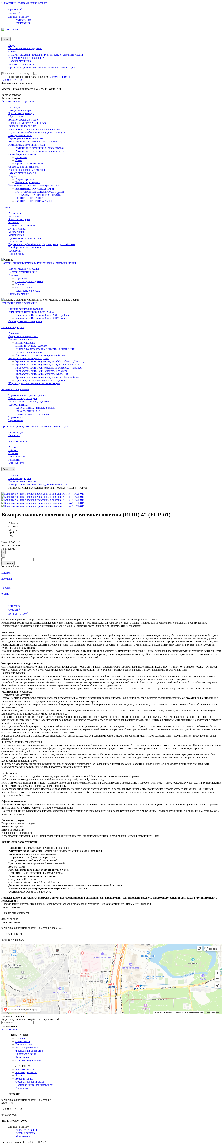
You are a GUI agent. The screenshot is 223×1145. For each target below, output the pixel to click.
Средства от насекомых (29, 163)
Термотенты (15, 420)
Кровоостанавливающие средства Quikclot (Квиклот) (47, 364)
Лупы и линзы (17, 228)
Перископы (15, 241)
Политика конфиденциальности (34, 1084)
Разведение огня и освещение (26, 57)
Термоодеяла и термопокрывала (27, 395)
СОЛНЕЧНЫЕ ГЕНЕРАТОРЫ (33, 201)
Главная (13, 475)
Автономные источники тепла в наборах (39, 147)
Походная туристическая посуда (27, 122)
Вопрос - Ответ (18, 613)
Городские (21, 278)
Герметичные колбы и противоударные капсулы (37, 132)
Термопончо (15, 417)
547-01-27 (12, 79)
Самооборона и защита (22, 154)
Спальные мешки (18, 293)
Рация (12, 176)
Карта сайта (22, 1056)
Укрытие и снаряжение (22, 64)
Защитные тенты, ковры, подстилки (29, 401)
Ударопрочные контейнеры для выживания (34, 129)
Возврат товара (24, 1078)
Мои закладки (23, 1136)
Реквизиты (21, 1087)
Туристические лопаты (22, 172)
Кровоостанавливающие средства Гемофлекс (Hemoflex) (48, 367)
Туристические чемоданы (23, 268)
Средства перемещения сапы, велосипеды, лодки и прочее (43, 67)
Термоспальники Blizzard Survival (35, 407)
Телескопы (14, 250)
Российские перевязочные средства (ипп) (40, 355)
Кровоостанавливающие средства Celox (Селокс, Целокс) (49, 361)
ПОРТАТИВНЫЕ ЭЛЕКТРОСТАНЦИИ (39, 191)
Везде (11, 45)
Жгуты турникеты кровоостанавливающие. (34, 383)
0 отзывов (13, 526)
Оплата (21, 2)
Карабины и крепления (22, 125)
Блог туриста (16, 462)
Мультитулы (15, 116)
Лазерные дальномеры (21, 225)
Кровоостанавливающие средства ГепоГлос (41, 370)
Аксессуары (15, 212)
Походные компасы (20, 135)
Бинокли (13, 216)
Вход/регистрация (26, 1129)
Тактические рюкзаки (28, 290)
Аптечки (13, 333)
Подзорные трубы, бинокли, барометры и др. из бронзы (41, 244)
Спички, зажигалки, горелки (25, 308)
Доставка (31, 2)
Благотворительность (28, 1047)
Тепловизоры (16, 253)
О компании (8, 2)
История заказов (25, 1132)
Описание (14, 605)
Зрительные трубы (19, 219)
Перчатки (21, 157)
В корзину (8, 563)
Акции (12, 447)
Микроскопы (16, 231)
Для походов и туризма (29, 281)
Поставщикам (16, 456)
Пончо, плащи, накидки (22, 398)
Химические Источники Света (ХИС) (31, 311)
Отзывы (13, 453)
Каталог (11, 98)
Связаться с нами (25, 1053)
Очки (18, 160)
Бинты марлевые (25, 342)
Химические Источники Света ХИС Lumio (41, 318)
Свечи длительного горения (25, 321)
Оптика (12, 51)
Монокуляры (16, 234)
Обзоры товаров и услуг (29, 1081)
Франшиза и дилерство (29, 1050)
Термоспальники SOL (28, 410)
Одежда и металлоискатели (24, 238)
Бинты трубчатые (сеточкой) (32, 345)
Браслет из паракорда (21, 113)
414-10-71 (59, 76)
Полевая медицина (19, 60)
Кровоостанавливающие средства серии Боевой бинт (47, 377)
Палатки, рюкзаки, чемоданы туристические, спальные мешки (45, 54)
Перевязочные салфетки (29, 351)
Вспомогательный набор (23, 119)
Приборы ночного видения (24, 247)
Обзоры (13, 450)
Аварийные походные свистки (26, 169)
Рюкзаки (13, 274)
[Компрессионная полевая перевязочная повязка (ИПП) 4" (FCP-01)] (42, 493)
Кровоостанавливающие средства (28, 358)
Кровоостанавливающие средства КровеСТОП (43, 373)
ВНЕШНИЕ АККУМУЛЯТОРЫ (34, 188)
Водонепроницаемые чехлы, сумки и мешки (34, 141)
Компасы (13, 222)
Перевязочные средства (22, 339)
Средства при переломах (23, 336)
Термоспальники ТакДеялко (32, 413)
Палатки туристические (22, 271)
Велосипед (14, 435)
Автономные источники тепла (26, 144)
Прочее (19, 284)
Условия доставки (26, 1072)
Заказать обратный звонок (17, 83)
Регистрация (22, 22)
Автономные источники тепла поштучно (39, 150)
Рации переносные (26, 179)
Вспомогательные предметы (25, 48)
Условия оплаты (18, 441)
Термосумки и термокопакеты (26, 138)
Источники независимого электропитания (33, 185)
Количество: (8, 548)
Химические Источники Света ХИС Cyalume (42, 315)
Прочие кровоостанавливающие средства (40, 380)
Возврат (42, 2)
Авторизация (23, 19)
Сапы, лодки (16, 432)
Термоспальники (18, 404)
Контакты (14, 459)
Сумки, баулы (23, 287)
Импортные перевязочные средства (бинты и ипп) (45, 348)
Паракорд (14, 107)
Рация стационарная (27, 182)
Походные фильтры (20, 110)
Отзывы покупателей (28, 1060)
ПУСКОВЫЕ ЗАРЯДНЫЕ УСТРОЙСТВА (41, 194)
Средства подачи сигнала (23, 166)
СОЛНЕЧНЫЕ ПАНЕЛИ (30, 197)
